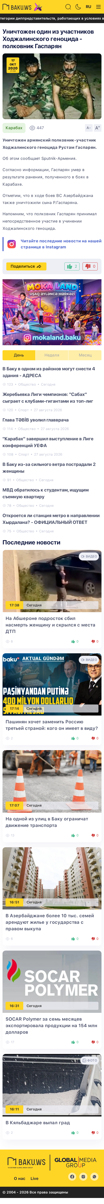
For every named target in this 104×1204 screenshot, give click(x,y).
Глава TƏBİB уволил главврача (36, 419)
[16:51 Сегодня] (52, 878)
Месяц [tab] (85, 355)
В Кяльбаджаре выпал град (38, 1122)
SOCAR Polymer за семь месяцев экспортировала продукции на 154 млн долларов (51, 1025)
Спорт (23, 410)
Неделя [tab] (51, 355)
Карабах (14, 127)
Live (34, 1178)
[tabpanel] (52, 449)
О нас (19, 1178)
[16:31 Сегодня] (52, 981)
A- (89, 128)
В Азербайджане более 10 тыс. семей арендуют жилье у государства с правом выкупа (50, 922)
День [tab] (19, 355)
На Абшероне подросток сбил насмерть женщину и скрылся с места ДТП (50, 625)
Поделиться (23, 266)
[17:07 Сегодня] (52, 781)
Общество (27, 384)
